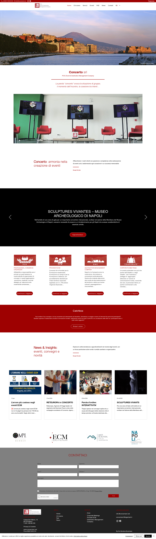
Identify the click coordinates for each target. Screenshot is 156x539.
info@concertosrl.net (21, 1)
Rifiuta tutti (139, 536)
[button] (85, 5)
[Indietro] (10, 217)
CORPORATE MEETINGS (128, 268)
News (58, 520)
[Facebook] (30, 1)
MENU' (56, 510)
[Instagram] (28, 1)
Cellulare (81, 471)
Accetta (148, 536)
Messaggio (40, 478)
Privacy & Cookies (30, 526)
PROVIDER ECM (54, 268)
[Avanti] (146, 217)
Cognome (81, 463)
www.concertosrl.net (30, 529)
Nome (39, 463)
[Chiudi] (154, 536)
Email (38, 471)
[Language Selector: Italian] (117, 5)
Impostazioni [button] (129, 536)
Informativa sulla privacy (80, 536)
